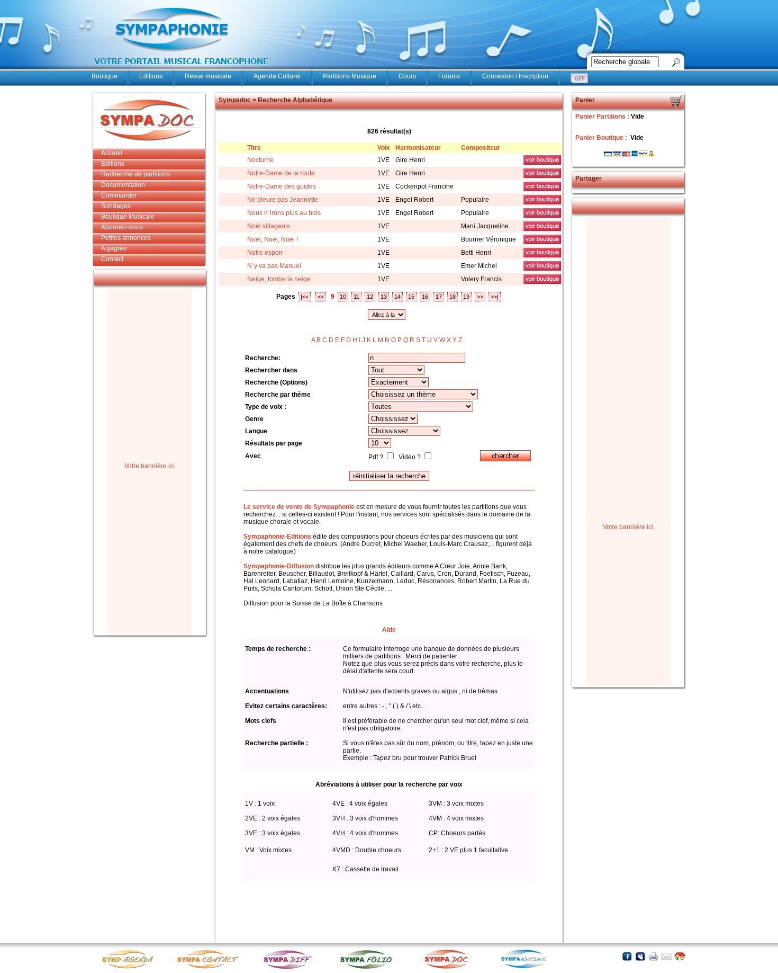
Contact (112, 259)
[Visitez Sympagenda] (131, 968)
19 (466, 296)
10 (343, 296)
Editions (150, 76)
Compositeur (480, 147)
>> (480, 296)
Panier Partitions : (603, 116)
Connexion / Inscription (515, 76)
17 (439, 296)
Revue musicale (208, 76)
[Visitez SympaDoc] (448, 967)
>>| (495, 296)
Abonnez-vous (122, 227)
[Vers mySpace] (640, 956)
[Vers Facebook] (627, 956)
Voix (383, 147)
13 (384, 296)
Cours (407, 76)
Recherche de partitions (135, 174)
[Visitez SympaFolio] (369, 968)
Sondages (116, 206)
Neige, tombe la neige (279, 279)
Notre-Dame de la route (281, 173)
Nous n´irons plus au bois (284, 213)
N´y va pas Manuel (274, 266)
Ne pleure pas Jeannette (282, 199)
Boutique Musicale (128, 216)
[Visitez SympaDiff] (290, 968)
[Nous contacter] (666, 956)
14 (397, 296)
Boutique (104, 76)
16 (425, 296)
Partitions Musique (349, 76)
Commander (119, 195)
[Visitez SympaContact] (210, 968)
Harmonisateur (418, 147)
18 (452, 296)
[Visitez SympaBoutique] (528, 968)
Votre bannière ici (149, 466)
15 (411, 296)
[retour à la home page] (182, 70)
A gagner (114, 248)
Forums (449, 76)
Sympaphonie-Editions (277, 536)
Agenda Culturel (277, 76)
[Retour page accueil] (679, 956)
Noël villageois (268, 226)
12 (370, 296)
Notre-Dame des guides (281, 186)
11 (356, 296)
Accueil (111, 153)
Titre (254, 147)
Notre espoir (265, 252)
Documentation (123, 185)
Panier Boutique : (602, 137)
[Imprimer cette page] (653, 956)
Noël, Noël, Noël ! (272, 239)
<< (321, 296)
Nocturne (260, 160)
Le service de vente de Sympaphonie (299, 507)
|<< (305, 296)
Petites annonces (126, 238)
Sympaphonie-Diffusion (278, 566)
